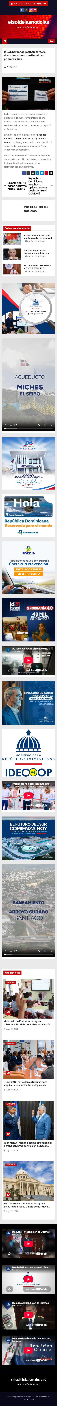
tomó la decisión (22, 138)
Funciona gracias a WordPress (20, 1396)
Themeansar (28, 1399)
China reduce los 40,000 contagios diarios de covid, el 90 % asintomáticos (38, 238)
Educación (10, 983)
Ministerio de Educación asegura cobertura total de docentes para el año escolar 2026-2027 (27, 1024)
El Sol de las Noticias (35, 241)
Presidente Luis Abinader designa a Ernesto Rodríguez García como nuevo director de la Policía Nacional (25, 1206)
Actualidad (11, 1104)
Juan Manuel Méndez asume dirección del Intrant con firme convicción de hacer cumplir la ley (27, 1146)
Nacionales (11, 1165)
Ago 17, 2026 (12, 1211)
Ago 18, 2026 (12, 1029)
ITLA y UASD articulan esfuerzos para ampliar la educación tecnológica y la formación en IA (25, 1085)
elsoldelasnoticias (28, 22)
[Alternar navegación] (44, 41)
